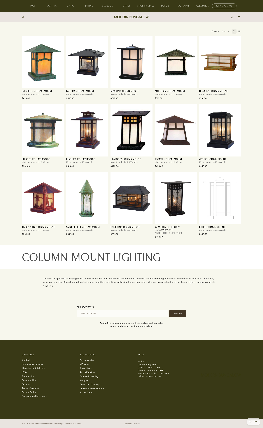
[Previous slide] (26, 62)
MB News (84, 364)
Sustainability (29, 380)
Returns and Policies (32, 364)
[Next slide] (59, 62)
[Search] (22, 17)
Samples (84, 380)
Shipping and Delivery (33, 368)
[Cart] (239, 17)
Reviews (26, 384)
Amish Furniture (87, 372)
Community (28, 376)
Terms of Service (30, 388)
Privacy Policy (29, 392)
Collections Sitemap (89, 384)
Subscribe (178, 313)
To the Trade (86, 392)
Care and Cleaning (89, 376)
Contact (26, 360)
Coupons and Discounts (34, 396)
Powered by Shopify (73, 424)
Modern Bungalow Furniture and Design (46, 424)
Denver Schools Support (92, 388)
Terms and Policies (132, 424)
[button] (225, 31)
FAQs (24, 372)
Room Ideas (85, 368)
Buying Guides (87, 360)
